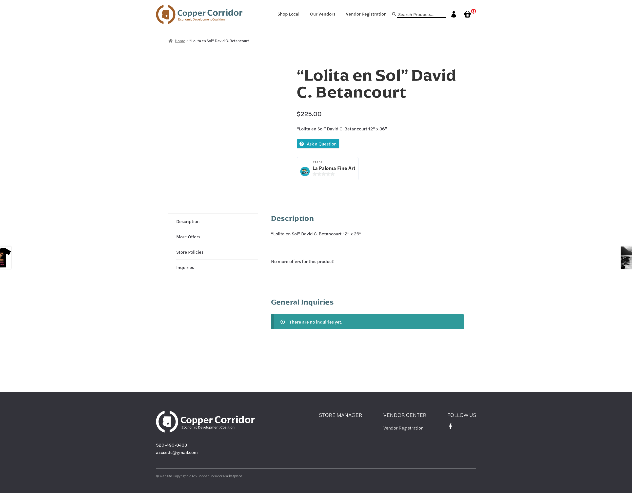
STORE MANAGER (340, 414)
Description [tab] (188, 221)
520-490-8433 (171, 445)
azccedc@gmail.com (177, 452)
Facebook (450, 426)
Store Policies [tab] (189, 252)
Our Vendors (322, 14)
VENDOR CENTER (404, 414)
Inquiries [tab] (185, 267)
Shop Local (288, 14)
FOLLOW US (461, 414)
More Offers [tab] (188, 236)
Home (180, 40)
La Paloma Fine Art (334, 168)
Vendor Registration (366, 14)
